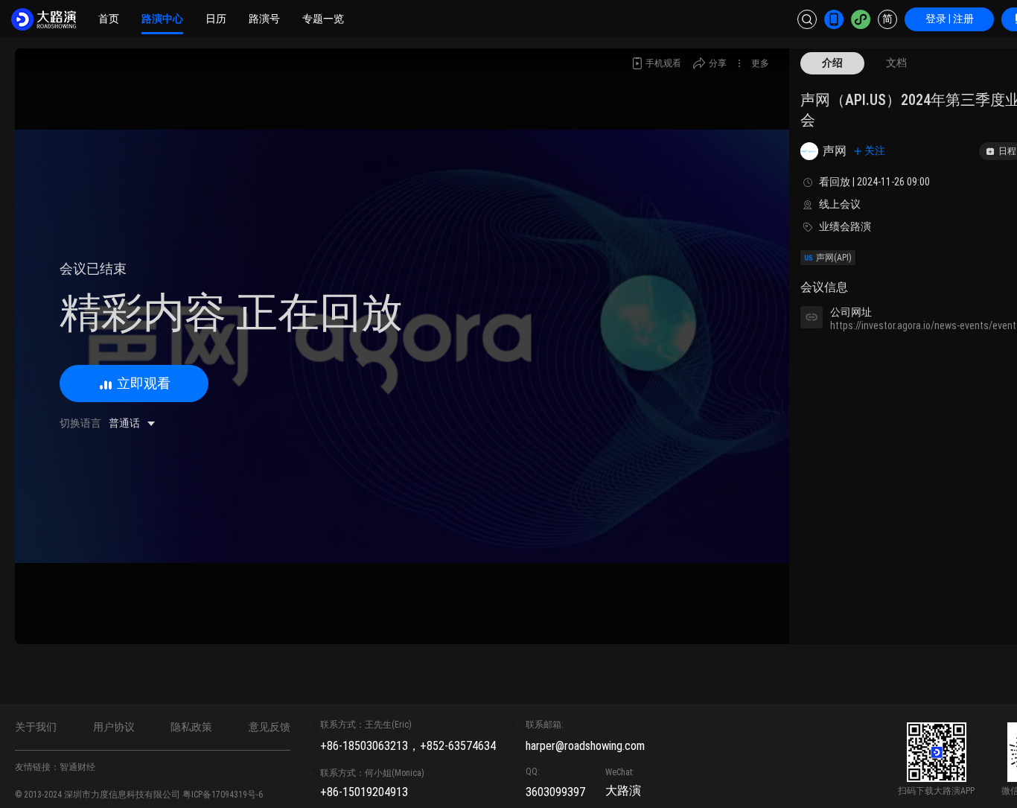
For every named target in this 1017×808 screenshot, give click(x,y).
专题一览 (323, 19)
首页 (108, 19)
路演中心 (162, 19)
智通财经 (77, 767)
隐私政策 (191, 727)
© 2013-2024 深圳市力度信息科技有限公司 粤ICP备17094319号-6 (139, 794)
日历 (215, 19)
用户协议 (114, 727)
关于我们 (36, 727)
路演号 (264, 19)
